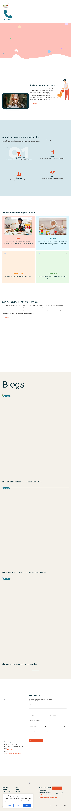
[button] (67, 2)
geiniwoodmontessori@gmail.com (12, 753)
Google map (42, 794)
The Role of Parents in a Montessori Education (22, 482)
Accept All (27, 805)
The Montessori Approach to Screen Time (19, 664)
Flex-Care (53, 273)
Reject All (18, 805)
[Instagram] (57, 793)
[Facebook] (62, 793)
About (17, 789)
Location (17, 791)
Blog (16, 787)
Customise (9, 805)
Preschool (18, 273)
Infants (18, 238)
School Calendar (6, 791)
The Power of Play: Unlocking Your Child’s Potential (24, 572)
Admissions (5, 787)
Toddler (52, 238)
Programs (4, 789)
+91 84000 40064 (8, 749)
